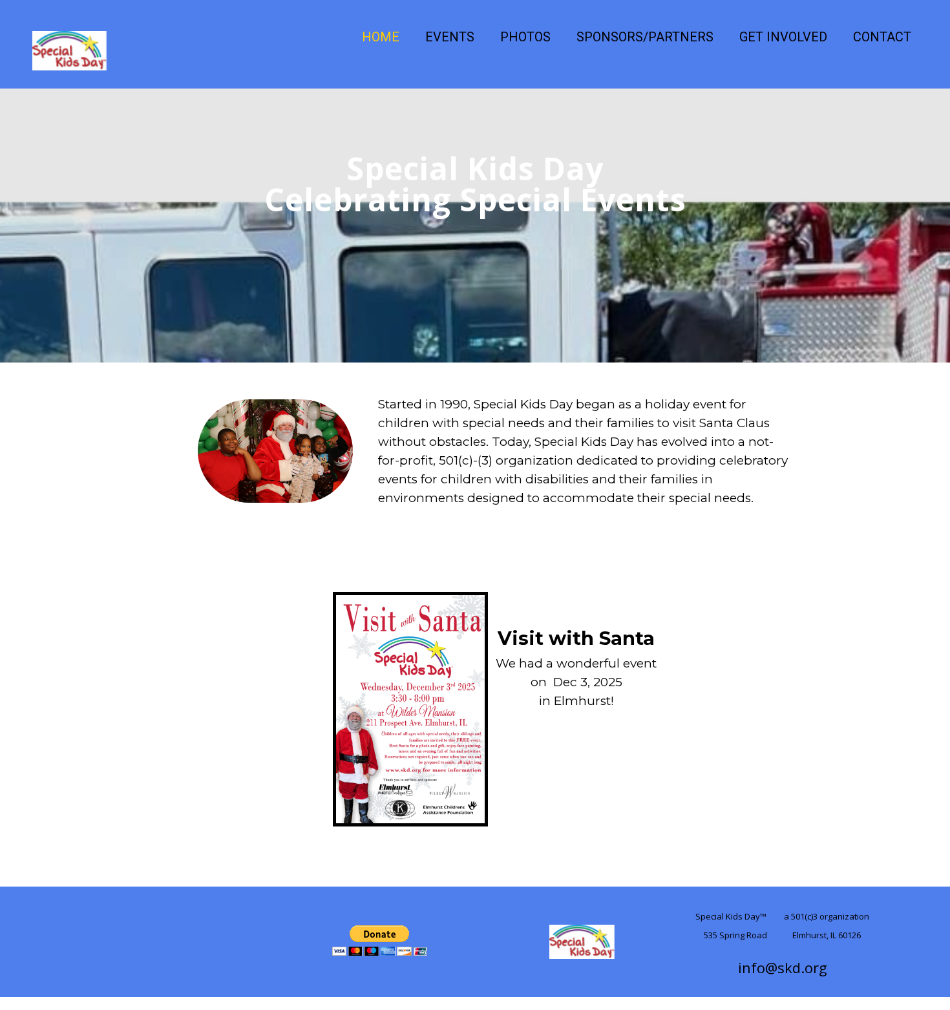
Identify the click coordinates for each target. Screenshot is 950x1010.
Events (449, 37)
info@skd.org (782, 967)
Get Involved (783, 37)
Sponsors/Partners (644, 37)
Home (380, 37)
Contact (882, 37)
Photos (525, 37)
